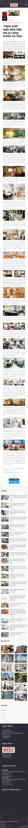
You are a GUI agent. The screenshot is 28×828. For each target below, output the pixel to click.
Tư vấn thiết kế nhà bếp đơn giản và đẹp (11, 472)
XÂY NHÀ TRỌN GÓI (6, 757)
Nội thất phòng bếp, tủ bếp (16, 22)
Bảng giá (3, 710)
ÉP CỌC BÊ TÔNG (6, 734)
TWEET (14, 482)
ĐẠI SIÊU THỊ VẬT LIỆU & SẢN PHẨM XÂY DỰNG (12, 733)
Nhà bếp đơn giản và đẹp (8, 470)
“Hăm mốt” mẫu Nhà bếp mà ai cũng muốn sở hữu (12, 31)
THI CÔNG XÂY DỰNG (7, 755)
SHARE (14, 479)
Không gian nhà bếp (7, 468)
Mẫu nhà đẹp (6, 22)
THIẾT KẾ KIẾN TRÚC (6, 754)
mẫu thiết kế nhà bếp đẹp (18, 468)
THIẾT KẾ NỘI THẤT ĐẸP (7, 731)
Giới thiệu (3, 715)
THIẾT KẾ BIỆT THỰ (6, 730)
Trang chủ (3, 718)
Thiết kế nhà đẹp (8, 20)
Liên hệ (3, 713)
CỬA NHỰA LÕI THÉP (6, 736)
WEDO (17, 461)
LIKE (15, 477)
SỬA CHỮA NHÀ (5, 738)
